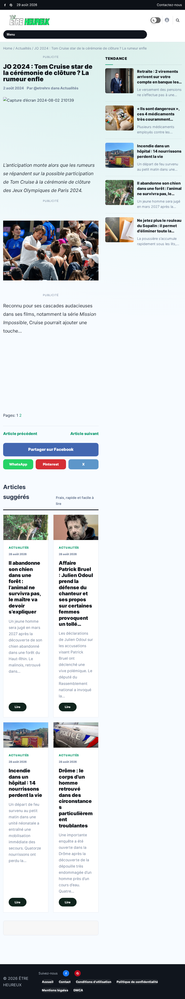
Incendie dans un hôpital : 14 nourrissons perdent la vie (25, 783)
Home (7, 48)
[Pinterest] (11, 5)
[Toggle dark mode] (156, 20)
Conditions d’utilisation (93, 982)
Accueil (47, 982)
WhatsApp (18, 464)
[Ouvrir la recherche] (177, 20)
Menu (11, 34)
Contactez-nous (169, 5)
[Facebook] (5, 5)
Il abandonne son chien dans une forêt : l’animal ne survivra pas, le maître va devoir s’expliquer (25, 587)
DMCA (78, 990)
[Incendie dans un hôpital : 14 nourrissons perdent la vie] (25, 735)
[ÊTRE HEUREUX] (166, 20)
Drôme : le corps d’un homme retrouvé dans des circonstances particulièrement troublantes (76, 798)
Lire (17, 707)
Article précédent (20, 433)
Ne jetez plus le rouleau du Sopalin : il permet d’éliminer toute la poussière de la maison (159, 226)
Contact (65, 982)
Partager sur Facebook (50, 449)
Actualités (23, 48)
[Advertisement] (51, 373)
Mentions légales (55, 990)
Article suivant (84, 433)
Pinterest (51, 464)
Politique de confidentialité (137, 982)
